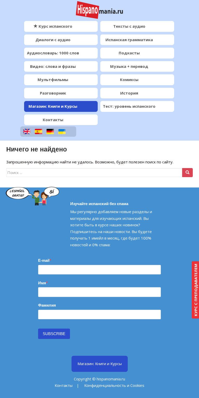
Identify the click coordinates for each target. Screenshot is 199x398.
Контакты (53, 119)
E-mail (43, 260)
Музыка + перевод (129, 66)
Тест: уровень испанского (129, 106)
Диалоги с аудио (52, 39)
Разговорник (53, 93)
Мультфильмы (53, 79)
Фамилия (47, 305)
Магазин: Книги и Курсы (53, 106)
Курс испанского (55, 26)
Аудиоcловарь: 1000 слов (53, 52)
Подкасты (129, 52)
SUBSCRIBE (54, 333)
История (129, 93)
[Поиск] (187, 172)
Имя (42, 283)
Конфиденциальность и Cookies (114, 385)
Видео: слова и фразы (53, 66)
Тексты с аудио (129, 26)
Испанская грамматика (129, 39)
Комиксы (129, 79)
